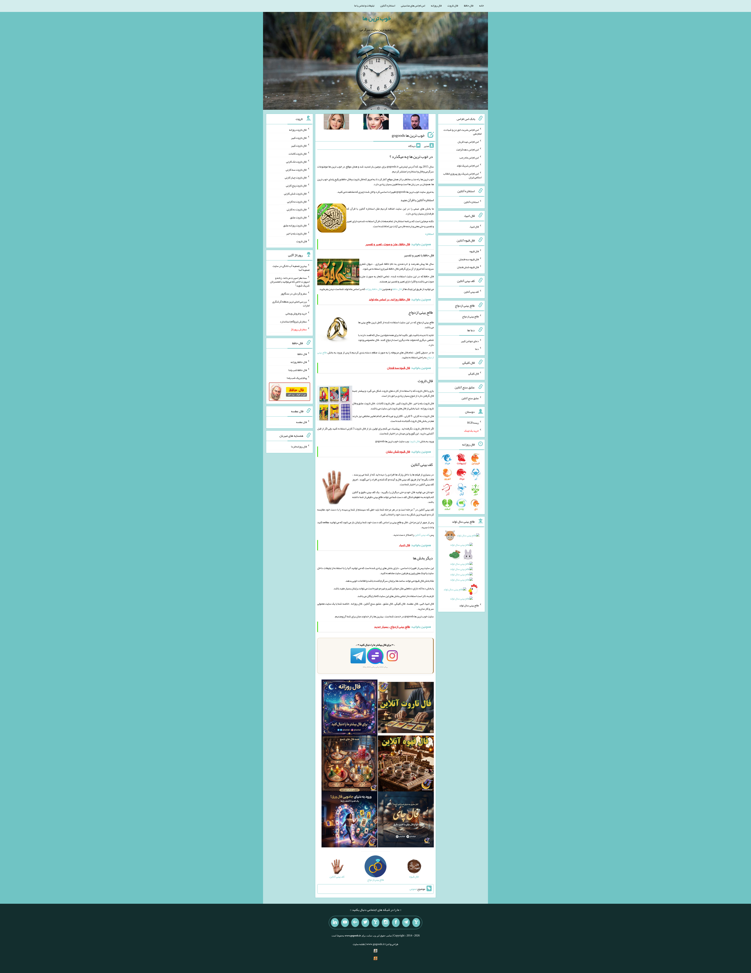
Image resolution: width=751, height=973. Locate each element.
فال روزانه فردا (299, 446)
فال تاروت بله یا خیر (296, 233)
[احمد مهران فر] (416, 122)
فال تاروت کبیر (299, 137)
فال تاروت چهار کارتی (296, 177)
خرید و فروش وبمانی (296, 313)
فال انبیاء (474, 226)
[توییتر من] (365, 922)
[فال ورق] (349, 820)
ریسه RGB (473, 422)
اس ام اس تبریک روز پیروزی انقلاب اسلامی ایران (462, 175)
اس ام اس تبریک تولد (468, 165)
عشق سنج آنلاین (470, 398)
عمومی (413, 889)
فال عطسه (301, 422)
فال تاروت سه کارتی (296, 169)
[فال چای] (406, 820)
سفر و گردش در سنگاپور (294, 293)
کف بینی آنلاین (421, 534)
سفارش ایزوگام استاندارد (293, 321)
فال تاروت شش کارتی (295, 193)
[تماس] (375, 922)
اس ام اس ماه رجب (469, 157)
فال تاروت (452, 5)
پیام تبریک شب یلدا (297, 378)
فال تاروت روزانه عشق (295, 225)
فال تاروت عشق (298, 217)
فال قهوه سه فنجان (469, 259)
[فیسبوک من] (396, 922)
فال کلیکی (473, 373)
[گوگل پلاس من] (355, 922)
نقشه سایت (359, 944)
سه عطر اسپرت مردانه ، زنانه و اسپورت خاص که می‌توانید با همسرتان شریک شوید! (290, 281)
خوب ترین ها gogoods (408, 135)
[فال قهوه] (406, 764)
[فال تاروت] (406, 708)
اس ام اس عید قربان (468, 141)
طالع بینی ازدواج (470, 316)
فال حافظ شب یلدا (297, 370)
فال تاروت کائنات (298, 153)
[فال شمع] (349, 764)
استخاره (429, 234)
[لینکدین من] (335, 922)
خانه (481, 5)
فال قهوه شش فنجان (468, 267)
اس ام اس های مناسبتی (413, 5)
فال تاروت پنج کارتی (296, 185)
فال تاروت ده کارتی (297, 209)
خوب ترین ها (376, 18)
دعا (477, 349)
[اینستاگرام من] (386, 922)
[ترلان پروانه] (376, 122)
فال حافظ (468, 5)
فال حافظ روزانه (373, 289)
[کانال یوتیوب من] (345, 922)
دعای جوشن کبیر (470, 341)
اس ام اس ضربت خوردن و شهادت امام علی (463, 131)
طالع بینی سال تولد (469, 605)
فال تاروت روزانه (298, 129)
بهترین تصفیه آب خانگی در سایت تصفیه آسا (291, 268)
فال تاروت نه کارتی (297, 201)
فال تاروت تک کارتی (296, 161)
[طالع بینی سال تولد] (462, 568)
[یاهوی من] (416, 922)
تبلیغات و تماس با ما (364, 5)
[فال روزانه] (349, 708)
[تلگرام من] (406, 922)
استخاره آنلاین (387, 5)
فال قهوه (474, 251)
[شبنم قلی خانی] (336, 122)
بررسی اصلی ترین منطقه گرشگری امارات (291, 303)
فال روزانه (436, 5)
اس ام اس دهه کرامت (467, 149)
